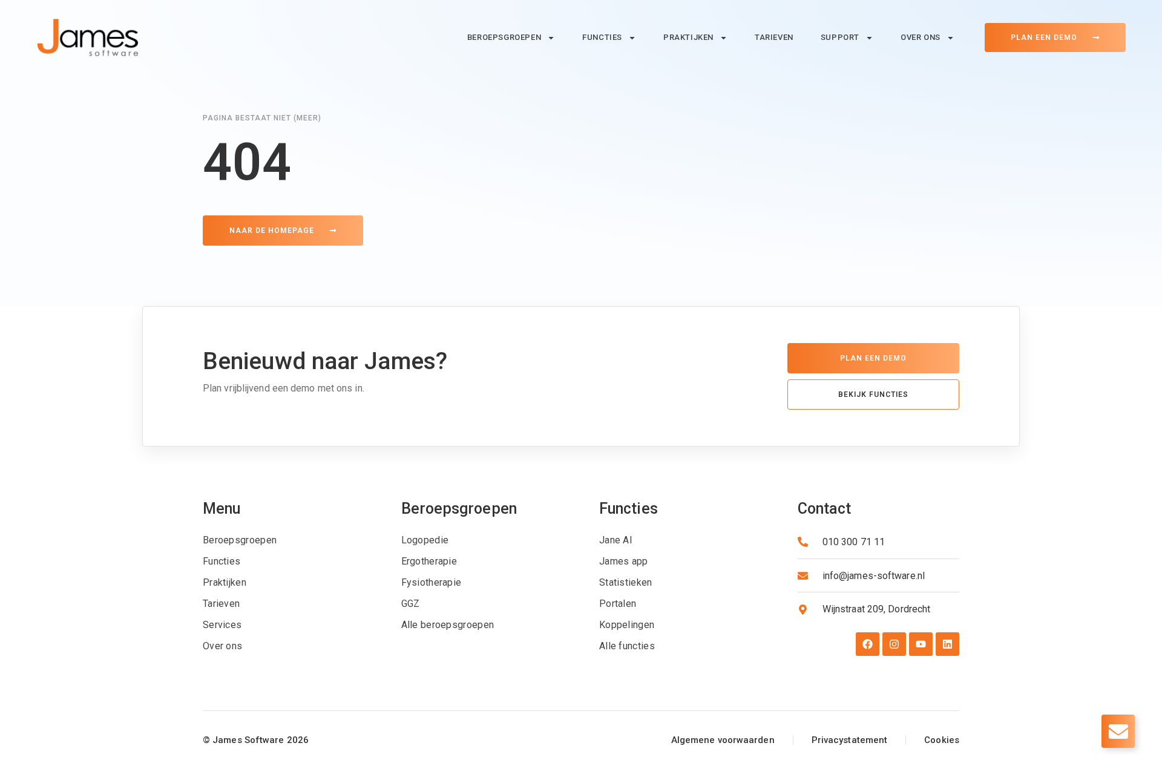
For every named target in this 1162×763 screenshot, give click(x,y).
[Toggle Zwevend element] (1118, 731)
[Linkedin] (947, 644)
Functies (602, 37)
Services (222, 624)
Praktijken (688, 37)
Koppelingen (626, 624)
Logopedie (425, 540)
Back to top (26, 680)
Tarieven (774, 37)
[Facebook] (867, 644)
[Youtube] (921, 644)
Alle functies (627, 646)
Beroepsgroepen (504, 37)
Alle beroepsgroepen (447, 624)
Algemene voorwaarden (723, 740)
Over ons (920, 37)
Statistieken (625, 582)
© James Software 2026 (256, 740)
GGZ (410, 603)
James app (623, 561)
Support (840, 37)
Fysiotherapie (431, 582)
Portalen (617, 603)
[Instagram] (894, 644)
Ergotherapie (429, 561)
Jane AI (615, 540)
